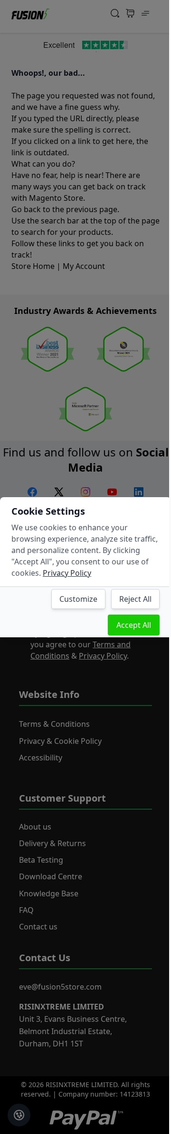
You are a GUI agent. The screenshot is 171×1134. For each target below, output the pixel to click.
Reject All (135, 599)
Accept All (133, 625)
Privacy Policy (67, 573)
